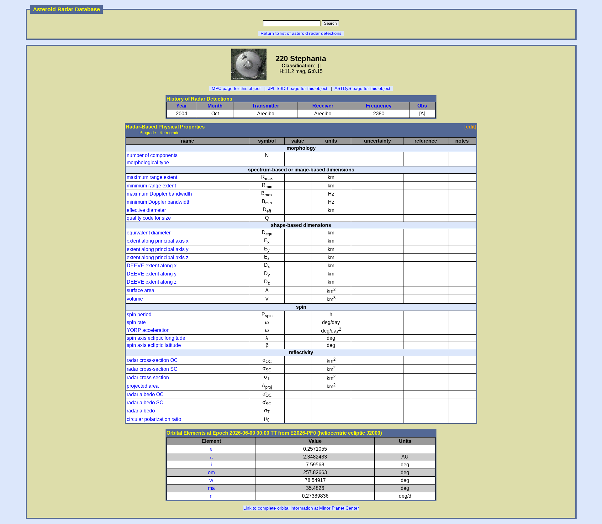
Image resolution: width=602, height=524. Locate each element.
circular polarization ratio (154, 419)
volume (135, 298)
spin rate (136, 322)
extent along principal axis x (157, 241)
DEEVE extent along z (152, 282)
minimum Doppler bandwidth (159, 202)
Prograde (148, 132)
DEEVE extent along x (152, 265)
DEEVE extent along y (152, 273)
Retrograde (169, 132)
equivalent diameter (149, 232)
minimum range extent (151, 185)
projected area (143, 386)
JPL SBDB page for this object (297, 88)
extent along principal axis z (157, 257)
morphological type (148, 162)
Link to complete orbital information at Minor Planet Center (301, 508)
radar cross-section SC (152, 369)
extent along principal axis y (157, 249)
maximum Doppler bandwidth (159, 194)
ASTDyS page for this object (362, 88)
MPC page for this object (236, 88)
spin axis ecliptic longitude (156, 338)
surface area (140, 290)
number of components (152, 155)
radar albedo (141, 410)
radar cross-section (148, 377)
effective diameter (146, 210)
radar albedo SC (145, 402)
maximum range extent (152, 177)
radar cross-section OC (152, 360)
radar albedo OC (145, 394)
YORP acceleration (148, 330)
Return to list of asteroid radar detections (301, 33)
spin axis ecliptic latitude (154, 345)
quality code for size (149, 218)
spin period (139, 314)
